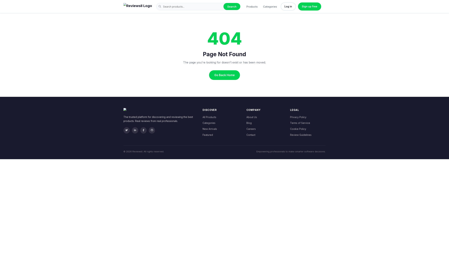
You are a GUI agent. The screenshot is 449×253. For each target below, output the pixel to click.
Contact (250, 134)
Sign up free (309, 6)
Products (252, 6)
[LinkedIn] (135, 130)
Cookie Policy (298, 128)
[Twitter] (126, 130)
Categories (270, 6)
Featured (208, 134)
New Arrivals (210, 128)
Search (231, 6)
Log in (288, 6)
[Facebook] (143, 130)
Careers (251, 128)
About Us (251, 117)
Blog (249, 122)
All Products (209, 117)
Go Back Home (224, 75)
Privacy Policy (298, 117)
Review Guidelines (300, 134)
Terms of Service (300, 122)
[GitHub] (152, 130)
